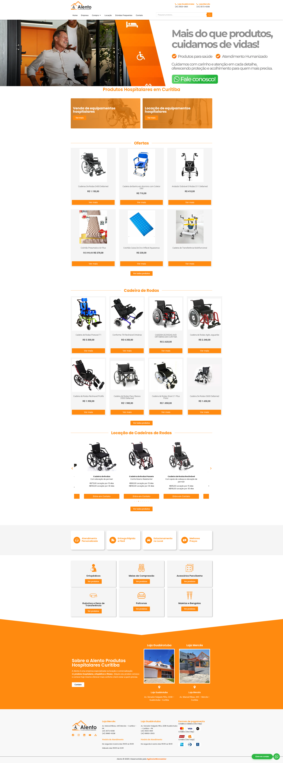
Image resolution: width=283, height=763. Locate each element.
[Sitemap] (95, 735)
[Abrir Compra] (100, 15)
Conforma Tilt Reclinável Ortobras (127, 335)
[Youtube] (90, 735)
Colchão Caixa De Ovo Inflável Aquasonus (141, 248)
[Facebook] (73, 735)
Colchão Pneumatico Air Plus (93, 248)
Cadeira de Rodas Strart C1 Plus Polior (166, 397)
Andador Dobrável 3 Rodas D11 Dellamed (190, 186)
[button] (141, 53)
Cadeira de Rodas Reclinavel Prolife (88, 396)
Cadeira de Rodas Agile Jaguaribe (204, 335)
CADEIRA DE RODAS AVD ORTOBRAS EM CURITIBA (166, 336)
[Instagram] (78, 735)
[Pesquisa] (209, 15)
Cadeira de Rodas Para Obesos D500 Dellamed (127, 397)
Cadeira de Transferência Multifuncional (189, 248)
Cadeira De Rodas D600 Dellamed (204, 396)
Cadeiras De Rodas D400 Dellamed (93, 186)
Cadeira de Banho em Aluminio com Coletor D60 (141, 187)
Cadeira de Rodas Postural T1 (88, 335)
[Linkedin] (84, 735)
